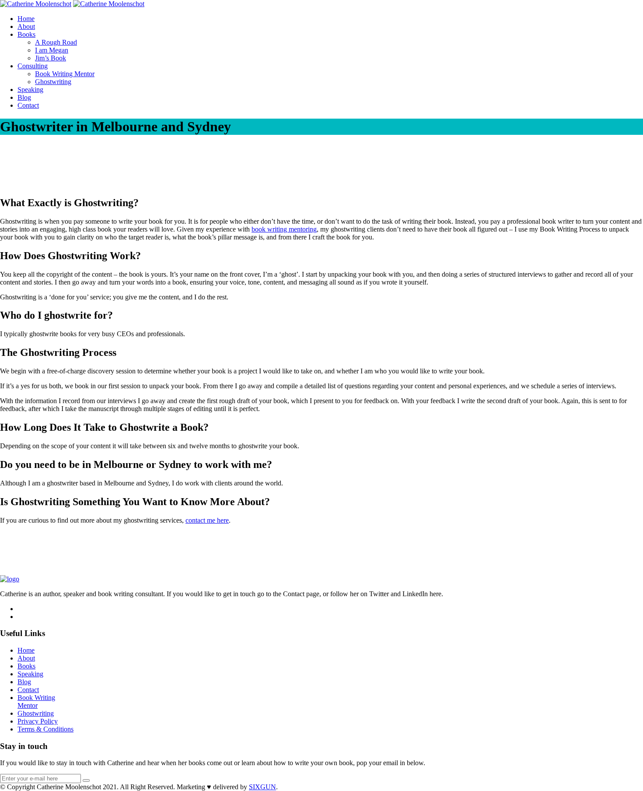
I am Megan (51, 50)
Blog (24, 97)
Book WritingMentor (36, 701)
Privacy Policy (37, 721)
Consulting (32, 66)
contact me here (207, 520)
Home (26, 18)
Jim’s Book (50, 58)
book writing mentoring (284, 229)
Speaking (30, 89)
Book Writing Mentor (64, 73)
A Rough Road (56, 42)
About (26, 26)
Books (26, 34)
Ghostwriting (53, 81)
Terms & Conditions (45, 729)
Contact (28, 105)
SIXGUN (262, 787)
